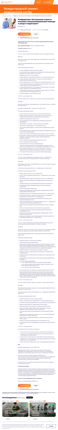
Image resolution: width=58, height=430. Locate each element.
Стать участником (47, 2)
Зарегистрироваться (24, 34)
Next (55, 411)
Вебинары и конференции (7, 15)
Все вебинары (29, 397)
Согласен (51, 426)
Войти (38, 2)
